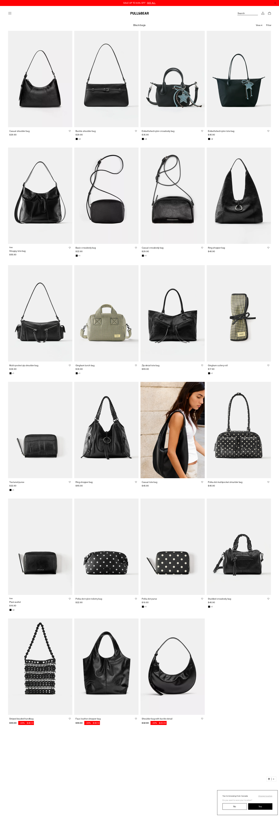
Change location (265, 796)
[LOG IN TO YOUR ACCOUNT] (263, 13)
